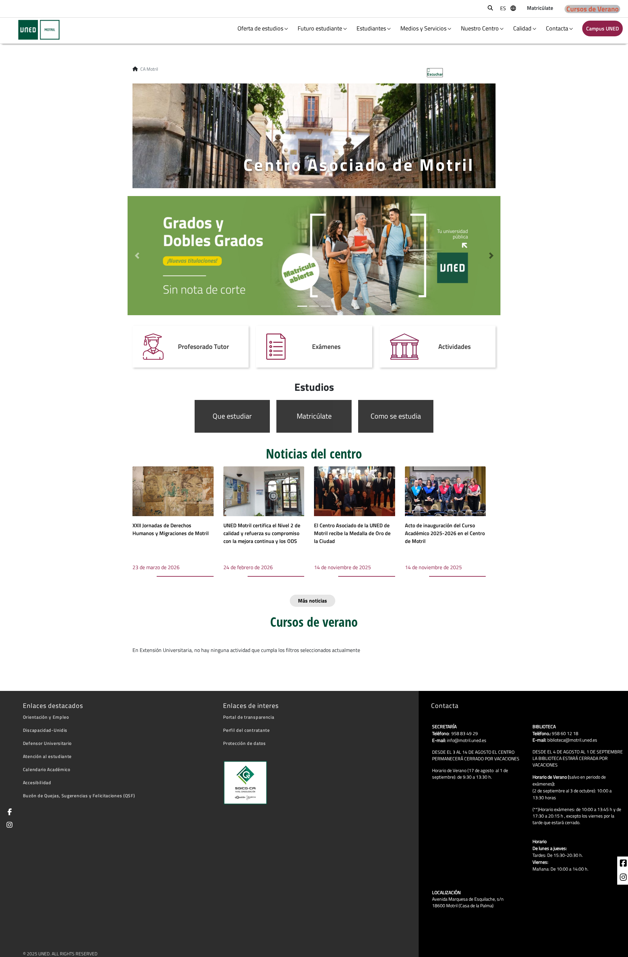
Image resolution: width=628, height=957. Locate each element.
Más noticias (312, 601)
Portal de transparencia (248, 716)
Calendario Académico (46, 769)
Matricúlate (314, 416)
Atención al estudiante (47, 756)
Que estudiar (232, 416)
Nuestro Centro (480, 28)
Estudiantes (371, 28)
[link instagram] (623, 878)
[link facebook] (623, 864)
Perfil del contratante (246, 730)
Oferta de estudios (260, 28)
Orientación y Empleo (46, 716)
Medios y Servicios (423, 28)
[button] (137, 256)
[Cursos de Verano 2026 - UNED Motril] (592, 8)
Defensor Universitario (47, 743)
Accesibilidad (37, 782)
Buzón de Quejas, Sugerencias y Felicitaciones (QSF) (79, 795)
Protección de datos (244, 743)
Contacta (557, 28)
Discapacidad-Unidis (45, 730)
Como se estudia (396, 416)
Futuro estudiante (320, 28)
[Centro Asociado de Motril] (35, 30)
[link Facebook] (8, 812)
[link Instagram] (8, 825)
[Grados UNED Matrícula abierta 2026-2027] (314, 255)
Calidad (522, 28)
